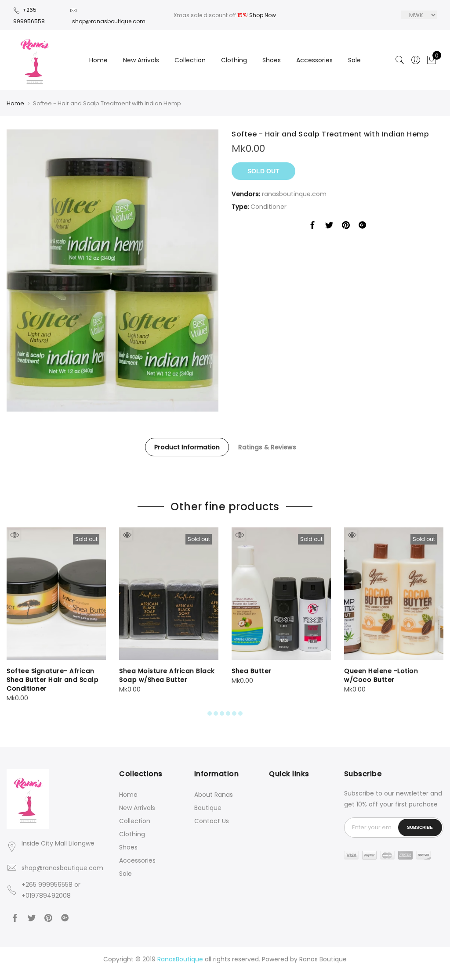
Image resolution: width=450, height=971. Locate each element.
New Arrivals (141, 60)
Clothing (234, 60)
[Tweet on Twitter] (329, 227)
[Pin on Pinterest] (346, 227)
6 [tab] (240, 713)
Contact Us (211, 821)
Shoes (271, 60)
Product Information (187, 447)
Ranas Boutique (323, 959)
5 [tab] (234, 713)
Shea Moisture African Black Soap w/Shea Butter (167, 675)
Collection (190, 60)
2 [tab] (216, 713)
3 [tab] (222, 713)
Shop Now (262, 15)
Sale (354, 60)
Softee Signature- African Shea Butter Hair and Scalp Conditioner (52, 679)
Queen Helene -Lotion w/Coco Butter (381, 675)
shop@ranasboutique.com (62, 868)
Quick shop (14, 535)
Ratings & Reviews (267, 447)
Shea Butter (252, 670)
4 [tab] (228, 713)
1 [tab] (209, 713)
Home (98, 60)
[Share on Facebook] (312, 227)
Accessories (314, 60)
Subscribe (420, 827)
